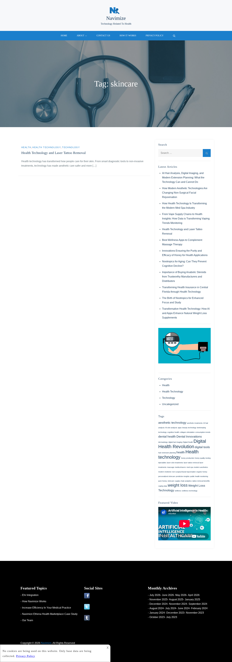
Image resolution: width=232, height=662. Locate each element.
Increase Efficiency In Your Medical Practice (46, 607)
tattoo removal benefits (201, 481)
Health (26, 147)
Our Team (27, 620)
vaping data (162, 486)
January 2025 (192, 599)
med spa (190, 467)
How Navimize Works (34, 601)
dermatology (163, 442)
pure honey (162, 481)
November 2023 (195, 612)
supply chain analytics (183, 481)
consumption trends (202, 432)
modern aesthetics (201, 467)
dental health (167, 436)
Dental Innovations (189, 436)
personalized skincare (166, 476)
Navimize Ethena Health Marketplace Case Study (49, 614)
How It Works (128, 35)
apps (180, 428)
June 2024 (184, 608)
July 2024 (170, 608)
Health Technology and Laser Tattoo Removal (53, 153)
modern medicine (164, 472)
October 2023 (157, 617)
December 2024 (158, 604)
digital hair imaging (175, 442)
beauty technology (189, 428)
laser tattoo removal (191, 463)
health (180, 452)
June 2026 (168, 595)
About (80, 35)
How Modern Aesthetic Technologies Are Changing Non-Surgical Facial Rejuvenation (184, 192)
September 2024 (198, 604)
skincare (171, 481)
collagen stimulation (187, 432)
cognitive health (173, 432)
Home (64, 35)
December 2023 (175, 612)
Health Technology (46, 147)
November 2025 (158, 599)
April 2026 (193, 595)
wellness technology (189, 491)
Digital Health (188, 442)
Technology (71, 147)
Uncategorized (170, 404)
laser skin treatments (175, 463)
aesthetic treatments (195, 423)
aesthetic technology (172, 422)
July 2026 (154, 595)
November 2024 (178, 604)
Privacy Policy (155, 35)
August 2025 (176, 599)
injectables (162, 463)
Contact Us (103, 35)
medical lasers (180, 467)
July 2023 (171, 617)
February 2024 (199, 608)
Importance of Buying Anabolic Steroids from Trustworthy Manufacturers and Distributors (184, 276)
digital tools (202, 447)
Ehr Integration (30, 595)
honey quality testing (203, 458)
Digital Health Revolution (182, 443)
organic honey (201, 472)
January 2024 (157, 612)
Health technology (178, 454)
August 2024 (156, 608)
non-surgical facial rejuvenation (184, 472)
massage (170, 467)
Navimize (116, 18)
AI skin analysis (171, 428)
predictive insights (183, 476)
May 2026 (180, 595)
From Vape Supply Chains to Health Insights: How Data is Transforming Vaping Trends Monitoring (186, 218)
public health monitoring (199, 476)
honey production (187, 458)
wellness (178, 491)
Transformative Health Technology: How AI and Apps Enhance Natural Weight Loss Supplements (186, 313)
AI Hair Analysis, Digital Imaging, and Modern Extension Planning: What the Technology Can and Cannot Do (183, 177)
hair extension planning (167, 453)
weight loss (178, 485)
